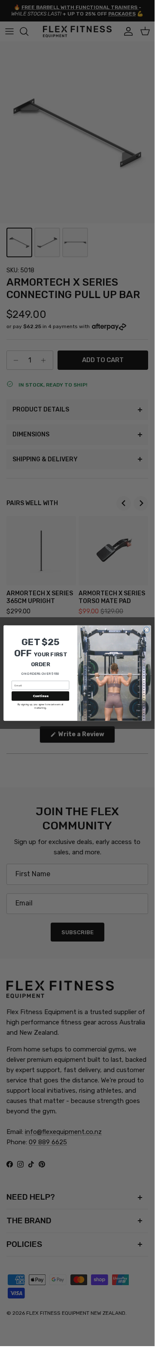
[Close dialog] (146, 630)
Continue (41, 696)
